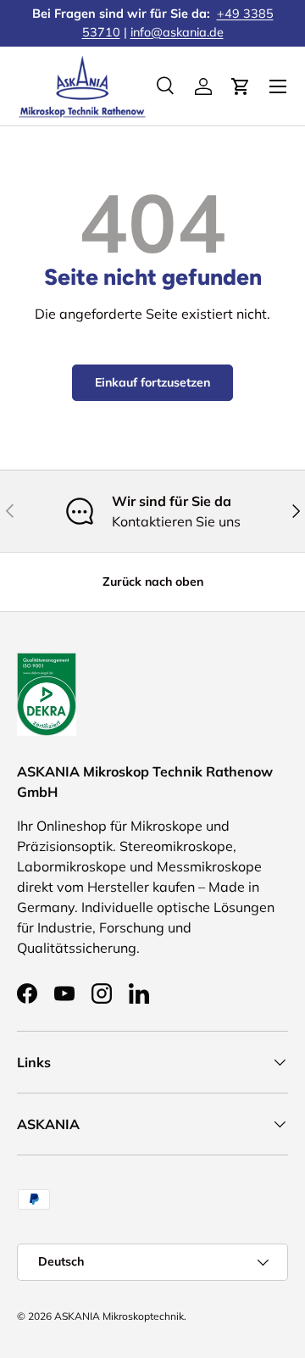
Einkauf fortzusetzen (152, 382)
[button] (240, 86)
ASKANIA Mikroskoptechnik (119, 1316)
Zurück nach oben (153, 581)
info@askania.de (177, 32)
